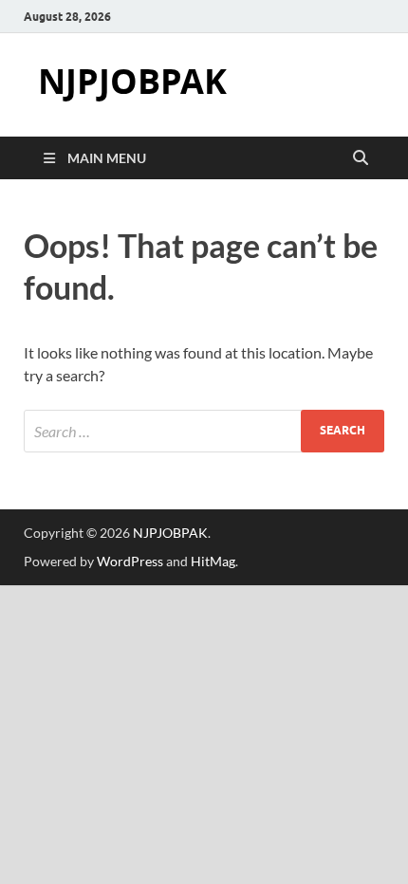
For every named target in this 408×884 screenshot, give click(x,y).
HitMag (213, 561)
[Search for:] (204, 431)
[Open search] (360, 158)
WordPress (130, 561)
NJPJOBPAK (132, 81)
